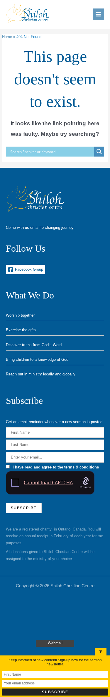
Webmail (55, 643)
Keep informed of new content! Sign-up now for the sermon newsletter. (55, 662)
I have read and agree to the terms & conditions (56, 467)
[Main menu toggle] (98, 14)
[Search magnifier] (99, 152)
